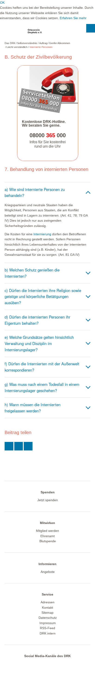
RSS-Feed (47, 628)
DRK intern (48, 633)
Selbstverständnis (27, 43)
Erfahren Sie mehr (73, 18)
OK (2, 2)
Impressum (47, 623)
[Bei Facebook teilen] (18, 446)
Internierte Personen (41, 47)
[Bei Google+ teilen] (28, 446)
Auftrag (43, 43)
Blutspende (47, 541)
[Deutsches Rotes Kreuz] (12, 32)
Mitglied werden (47, 531)
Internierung (42, 234)
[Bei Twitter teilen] (9, 446)
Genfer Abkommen (59, 43)
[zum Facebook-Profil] (46, 664)
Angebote (48, 572)
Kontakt (47, 607)
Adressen (47, 602)
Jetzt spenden (47, 500)
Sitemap (47, 612)
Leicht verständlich (16, 47)
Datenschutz (48, 618)
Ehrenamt (47, 536)
